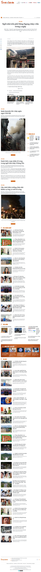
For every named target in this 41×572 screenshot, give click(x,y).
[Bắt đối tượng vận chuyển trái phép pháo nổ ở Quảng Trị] (6, 447)
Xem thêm (23, 17)
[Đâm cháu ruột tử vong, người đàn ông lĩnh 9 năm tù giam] (6, 317)
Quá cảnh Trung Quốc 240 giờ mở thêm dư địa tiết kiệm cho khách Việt (34, 143)
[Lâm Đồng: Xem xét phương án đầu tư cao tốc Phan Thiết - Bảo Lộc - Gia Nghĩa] (6, 483)
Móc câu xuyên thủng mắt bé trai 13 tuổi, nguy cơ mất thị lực (13, 354)
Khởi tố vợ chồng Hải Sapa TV (19, 518)
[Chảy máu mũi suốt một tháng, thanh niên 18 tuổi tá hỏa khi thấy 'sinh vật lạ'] (37, 138)
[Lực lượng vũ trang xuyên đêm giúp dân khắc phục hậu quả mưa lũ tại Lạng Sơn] (6, 465)
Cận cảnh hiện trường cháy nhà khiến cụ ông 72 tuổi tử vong (29, 103)
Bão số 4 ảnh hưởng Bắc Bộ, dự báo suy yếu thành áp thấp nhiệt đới (19, 259)
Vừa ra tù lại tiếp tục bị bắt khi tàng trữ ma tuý (19, 408)
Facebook (37, 559)
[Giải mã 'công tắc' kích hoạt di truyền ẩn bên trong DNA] (5, 350)
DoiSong (35, 2)
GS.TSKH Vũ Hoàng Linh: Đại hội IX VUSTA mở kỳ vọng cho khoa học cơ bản (34, 155)
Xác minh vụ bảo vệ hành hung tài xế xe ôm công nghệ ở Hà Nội (19, 297)
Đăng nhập (38, 17)
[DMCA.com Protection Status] (20, 570)
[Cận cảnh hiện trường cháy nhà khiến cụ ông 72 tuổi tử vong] (29, 98)
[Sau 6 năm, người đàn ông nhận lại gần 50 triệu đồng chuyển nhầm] (6, 373)
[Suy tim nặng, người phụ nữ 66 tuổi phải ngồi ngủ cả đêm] (35, 350)
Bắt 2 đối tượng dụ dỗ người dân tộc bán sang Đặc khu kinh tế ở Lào (19, 537)
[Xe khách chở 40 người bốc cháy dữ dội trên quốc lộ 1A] (6, 529)
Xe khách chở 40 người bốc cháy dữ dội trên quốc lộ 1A (19, 527)
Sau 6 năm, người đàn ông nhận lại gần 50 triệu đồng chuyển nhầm (20, 372)
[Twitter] (1, 43)
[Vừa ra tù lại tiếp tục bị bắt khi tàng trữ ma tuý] (6, 410)
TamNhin (39, 2)
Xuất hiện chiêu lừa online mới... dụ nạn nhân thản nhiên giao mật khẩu (38, 331)
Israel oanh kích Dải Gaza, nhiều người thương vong (24, 330)
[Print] (1, 45)
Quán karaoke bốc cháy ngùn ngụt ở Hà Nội (10, 102)
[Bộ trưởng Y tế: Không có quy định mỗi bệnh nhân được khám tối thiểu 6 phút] (6, 308)
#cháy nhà (10, 90)
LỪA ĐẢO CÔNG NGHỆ (33, 326)
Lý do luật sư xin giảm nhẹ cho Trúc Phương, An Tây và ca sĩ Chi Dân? (19, 287)
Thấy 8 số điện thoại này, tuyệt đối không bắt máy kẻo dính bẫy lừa (33, 340)
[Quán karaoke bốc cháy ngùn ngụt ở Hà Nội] (11, 98)
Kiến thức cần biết (16, 17)
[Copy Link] (1, 47)
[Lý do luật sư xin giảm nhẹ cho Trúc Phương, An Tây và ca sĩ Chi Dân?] (6, 289)
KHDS (25, 2)
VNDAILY (30, 2)
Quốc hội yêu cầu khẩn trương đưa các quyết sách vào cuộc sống (6, 337)
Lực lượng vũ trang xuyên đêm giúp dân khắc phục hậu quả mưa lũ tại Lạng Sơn (20, 464)
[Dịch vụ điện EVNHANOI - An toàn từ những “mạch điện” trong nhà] (6, 400)
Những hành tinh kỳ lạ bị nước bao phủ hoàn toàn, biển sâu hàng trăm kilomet (20, 354)
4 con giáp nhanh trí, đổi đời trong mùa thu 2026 (34, 151)
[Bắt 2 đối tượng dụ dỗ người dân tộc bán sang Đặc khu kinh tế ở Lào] (6, 538)
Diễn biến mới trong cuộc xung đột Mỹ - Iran (20, 338)
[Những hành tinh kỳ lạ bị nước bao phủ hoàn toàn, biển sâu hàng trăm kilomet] (20, 350)
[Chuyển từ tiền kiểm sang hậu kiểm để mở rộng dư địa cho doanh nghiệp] (4, 330)
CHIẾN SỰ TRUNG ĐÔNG (20, 326)
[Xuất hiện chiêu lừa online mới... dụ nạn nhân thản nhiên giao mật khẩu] (31, 330)
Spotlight (33, 563)
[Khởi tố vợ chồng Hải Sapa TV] (6, 520)
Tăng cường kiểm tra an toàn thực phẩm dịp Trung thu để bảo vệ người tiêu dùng (19, 240)
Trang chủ (1, 17)
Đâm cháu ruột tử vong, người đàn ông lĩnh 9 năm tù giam (19, 316)
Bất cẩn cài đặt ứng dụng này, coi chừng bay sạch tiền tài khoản (34, 337)
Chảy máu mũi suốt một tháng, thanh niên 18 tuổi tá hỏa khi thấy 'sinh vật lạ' (32, 138)
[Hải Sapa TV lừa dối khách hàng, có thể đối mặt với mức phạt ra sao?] (6, 233)
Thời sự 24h (20, 17)
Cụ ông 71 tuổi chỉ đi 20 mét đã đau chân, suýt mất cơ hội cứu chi (28, 354)
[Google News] (1, 49)
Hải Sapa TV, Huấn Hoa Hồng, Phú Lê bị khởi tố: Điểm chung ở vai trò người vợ (19, 278)
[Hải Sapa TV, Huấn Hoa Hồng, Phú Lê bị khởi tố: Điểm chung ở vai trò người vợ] (6, 279)
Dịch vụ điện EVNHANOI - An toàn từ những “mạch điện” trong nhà (20, 399)
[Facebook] (1, 39)
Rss (39, 559)
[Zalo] (1, 41)
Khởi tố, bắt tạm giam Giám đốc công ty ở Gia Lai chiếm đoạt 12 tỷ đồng (18, 250)
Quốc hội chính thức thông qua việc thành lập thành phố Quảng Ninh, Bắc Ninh (6, 340)
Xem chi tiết (13, 181)
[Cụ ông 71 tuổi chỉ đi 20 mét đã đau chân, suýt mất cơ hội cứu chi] (28, 350)
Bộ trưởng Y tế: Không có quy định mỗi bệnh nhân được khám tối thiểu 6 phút (19, 306)
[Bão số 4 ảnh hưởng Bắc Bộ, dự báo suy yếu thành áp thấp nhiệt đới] (6, 261)
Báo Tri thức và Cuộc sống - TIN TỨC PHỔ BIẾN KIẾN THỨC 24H (7, 3)
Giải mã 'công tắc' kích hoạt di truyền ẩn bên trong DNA (5, 354)
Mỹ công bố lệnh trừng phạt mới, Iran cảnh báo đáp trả (20, 335)
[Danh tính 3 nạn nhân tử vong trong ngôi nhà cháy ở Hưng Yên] (20, 98)
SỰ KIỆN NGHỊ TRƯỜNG (6, 326)
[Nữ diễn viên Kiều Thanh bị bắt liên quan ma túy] (6, 270)
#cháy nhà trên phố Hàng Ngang (17, 90)
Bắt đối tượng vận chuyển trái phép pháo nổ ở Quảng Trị (19, 445)
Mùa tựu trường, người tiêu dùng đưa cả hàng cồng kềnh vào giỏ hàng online (34, 147)
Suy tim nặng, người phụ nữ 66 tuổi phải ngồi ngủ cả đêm (35, 354)
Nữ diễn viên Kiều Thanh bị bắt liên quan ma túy (19, 268)
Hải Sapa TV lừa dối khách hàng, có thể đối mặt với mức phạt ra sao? (18, 231)
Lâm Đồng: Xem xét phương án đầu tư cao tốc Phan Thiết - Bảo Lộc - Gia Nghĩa (19, 482)
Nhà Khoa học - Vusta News (9, 17)
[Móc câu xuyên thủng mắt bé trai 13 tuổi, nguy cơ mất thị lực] (13, 350)
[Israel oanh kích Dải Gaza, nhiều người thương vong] (18, 330)
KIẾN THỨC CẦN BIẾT (9, 346)
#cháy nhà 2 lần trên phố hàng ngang (14, 92)
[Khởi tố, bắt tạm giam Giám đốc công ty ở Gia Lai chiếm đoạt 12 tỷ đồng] (6, 251)
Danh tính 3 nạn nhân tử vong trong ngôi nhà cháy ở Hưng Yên (20, 103)
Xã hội (20, 21)
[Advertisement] (20, 10)
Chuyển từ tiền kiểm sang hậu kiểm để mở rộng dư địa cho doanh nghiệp (10, 331)
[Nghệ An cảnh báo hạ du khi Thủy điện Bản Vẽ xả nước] (6, 456)
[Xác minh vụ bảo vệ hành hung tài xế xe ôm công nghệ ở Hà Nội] (6, 298)
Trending (4, 17)
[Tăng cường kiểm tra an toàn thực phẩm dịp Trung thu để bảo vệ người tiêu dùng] (6, 242)
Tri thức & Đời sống (29, 563)
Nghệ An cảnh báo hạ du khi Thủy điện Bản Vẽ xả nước (20, 454)
